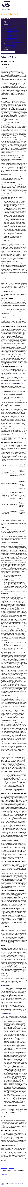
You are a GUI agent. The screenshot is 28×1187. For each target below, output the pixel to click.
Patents (8, 25)
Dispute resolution (11, 40)
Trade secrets (10, 32)
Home (5, 21)
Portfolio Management (12, 31)
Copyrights (9, 39)
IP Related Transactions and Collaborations (13, 35)
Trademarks (10, 26)
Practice (6, 24)
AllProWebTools (16, 1183)
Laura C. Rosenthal (11, 46)
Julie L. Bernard (11, 45)
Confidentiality (10, 33)
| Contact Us (7, 1174)
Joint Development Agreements (14, 42)
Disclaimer (11, 1168)
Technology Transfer (12, 28)
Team (5, 43)
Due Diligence (10, 29)
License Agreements (12, 38)
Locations (6, 47)
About (5, 22)
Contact (6, 49)
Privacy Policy (4, 1168)
